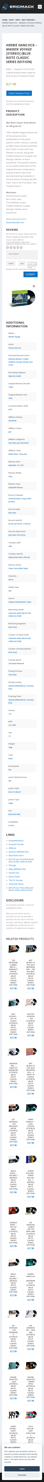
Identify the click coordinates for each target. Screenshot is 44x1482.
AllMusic (12, 848)
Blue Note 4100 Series (16, 535)
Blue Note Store (16, 855)
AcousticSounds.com (14, 222)
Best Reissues (28, 20)
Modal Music (13, 454)
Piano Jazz (23, 454)
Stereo (10, 579)
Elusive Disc (14, 872)
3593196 (26, 557)
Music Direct (14, 876)
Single (10, 803)
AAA (9, 591)
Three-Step (12, 674)
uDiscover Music (16, 884)
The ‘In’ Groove (16, 880)
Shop (11, 20)
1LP (9, 714)
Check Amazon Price (19, 93)
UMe (10, 546)
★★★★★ (12, 420)
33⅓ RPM (12, 725)
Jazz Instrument (23, 443)
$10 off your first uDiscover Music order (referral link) (21, 888)
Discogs (12, 865)
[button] (34, 286)
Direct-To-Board (14, 792)
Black (10, 758)
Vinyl (17, 20)
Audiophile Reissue (15, 487)
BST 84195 (18, 524)
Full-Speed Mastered (16, 663)
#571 (10, 409)
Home (4, 20)
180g (10, 747)
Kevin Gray (12, 627)
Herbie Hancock (14, 348)
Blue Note (12, 513)
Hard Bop (12, 443)
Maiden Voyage (14, 337)
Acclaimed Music (16, 840)
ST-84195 (26, 524)
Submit (30, 274)
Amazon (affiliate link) (18, 851)
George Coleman (22, 362)
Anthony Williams (15, 359)
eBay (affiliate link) (17, 869)
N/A (9, 770)
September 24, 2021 (16, 465)
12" (9, 736)
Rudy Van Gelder (14, 376)
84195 (10, 524)
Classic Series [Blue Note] (18, 568)
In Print (11, 825)
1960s (10, 387)
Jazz (9, 432)
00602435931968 (15, 557)
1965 (10, 398)
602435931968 (14, 814)
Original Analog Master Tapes (19, 602)
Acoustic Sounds (16, 844)
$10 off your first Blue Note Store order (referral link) (21, 860)
